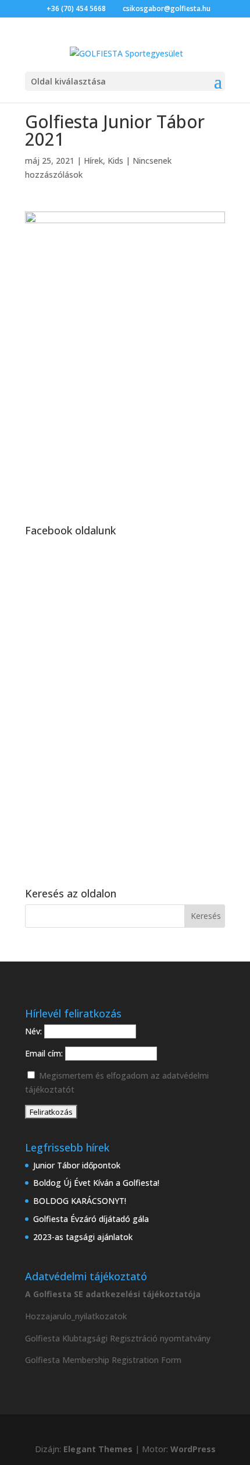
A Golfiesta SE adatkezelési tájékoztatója (113, 1294)
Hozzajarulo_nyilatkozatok (76, 1316)
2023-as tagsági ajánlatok (83, 1236)
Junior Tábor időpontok (76, 1165)
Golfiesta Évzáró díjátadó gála (91, 1218)
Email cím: (45, 1053)
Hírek (93, 160)
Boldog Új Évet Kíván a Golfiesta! (96, 1182)
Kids (115, 160)
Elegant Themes (98, 1449)
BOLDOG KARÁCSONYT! (79, 1200)
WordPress (193, 1449)
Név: (34, 1031)
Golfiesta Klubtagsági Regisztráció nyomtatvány (117, 1338)
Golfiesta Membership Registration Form (103, 1359)
